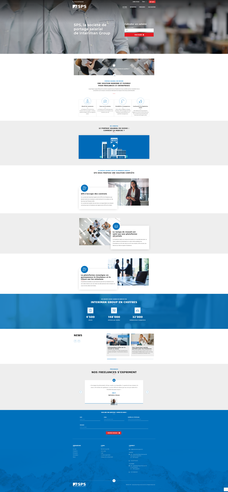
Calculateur (151, 7)
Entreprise (133, 7)
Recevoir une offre (105, 449)
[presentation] (75, 341)
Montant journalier (129, 27)
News (74, 457)
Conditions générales (105, 455)
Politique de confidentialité (107, 457)
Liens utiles (136, 1)
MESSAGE (82, 424)
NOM (81, 417)
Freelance (142, 7)
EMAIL (105, 417)
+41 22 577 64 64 (78, 1)
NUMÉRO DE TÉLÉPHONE (133, 417)
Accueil (125, 7)
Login (152, 1)
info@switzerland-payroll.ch (136, 449)
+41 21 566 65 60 (134, 472)
